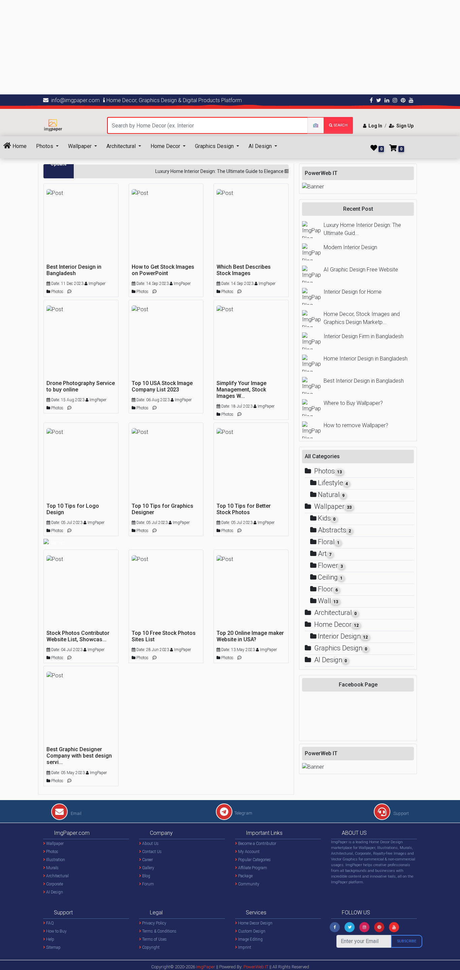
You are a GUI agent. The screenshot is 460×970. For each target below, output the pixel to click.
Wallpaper (80, 146)
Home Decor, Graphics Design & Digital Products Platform (173, 100)
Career (147, 859)
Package (245, 876)
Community (248, 884)
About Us (150, 843)
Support (400, 813)
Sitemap (53, 947)
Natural (331, 495)
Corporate (54, 884)
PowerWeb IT (256, 966)
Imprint (244, 947)
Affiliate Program (252, 867)
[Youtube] (394, 927)
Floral (328, 542)
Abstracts (334, 530)
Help (49, 939)
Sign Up (404, 125)
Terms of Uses (154, 939)
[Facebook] (335, 927)
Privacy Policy (153, 923)
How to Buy (56, 931)
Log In (374, 125)
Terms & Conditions (158, 931)
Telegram (243, 813)
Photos (45, 146)
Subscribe (406, 941)
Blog (145, 876)
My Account (248, 851)
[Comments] (69, 291)
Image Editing (250, 939)
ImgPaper (205, 966)
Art (324, 554)
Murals (52, 867)
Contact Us (151, 851)
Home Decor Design (254, 923)
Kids (326, 518)
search (340, 125)
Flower (330, 565)
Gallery (147, 867)
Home (19, 146)
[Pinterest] (379, 927)
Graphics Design (215, 146)
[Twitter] (349, 927)
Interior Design (343, 636)
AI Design (261, 146)
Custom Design (251, 931)
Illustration (55, 859)
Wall (328, 601)
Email (75, 813)
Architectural (121, 146)
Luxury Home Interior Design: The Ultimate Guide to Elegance (209, 171)
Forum (147, 884)
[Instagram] (364, 927)
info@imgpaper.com (74, 100)
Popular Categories (254, 859)
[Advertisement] (202, 47)
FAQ (49, 923)
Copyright (150, 947)
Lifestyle (333, 483)
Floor (328, 589)
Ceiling (330, 577)
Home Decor (166, 146)
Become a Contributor (256, 843)
